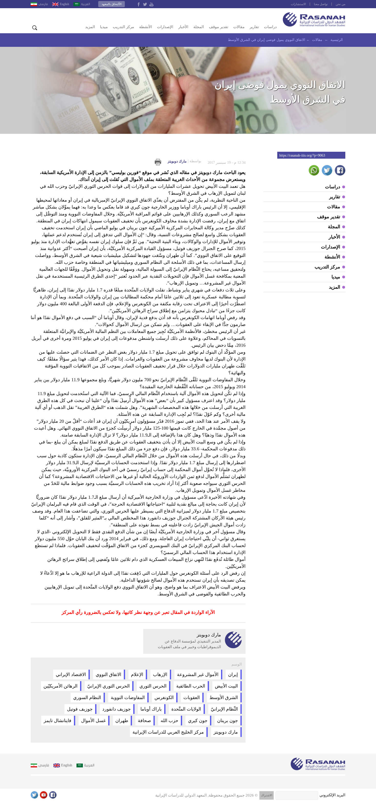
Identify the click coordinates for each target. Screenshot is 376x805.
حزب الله (169, 720)
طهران (121, 720)
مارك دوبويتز (184, 161)
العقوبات (191, 697)
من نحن (340, 4)
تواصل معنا (321, 4)
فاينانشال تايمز (57, 720)
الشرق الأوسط (223, 697)
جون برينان (227, 720)
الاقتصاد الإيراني (71, 674)
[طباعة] (158, 162)
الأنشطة (145, 27)
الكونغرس (164, 697)
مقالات (239, 27)
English (64, 4)
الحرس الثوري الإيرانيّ (108, 686)
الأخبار (183, 27)
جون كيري (197, 720)
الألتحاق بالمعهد (111, 4)
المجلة (198, 27)
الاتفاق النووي (108, 674)
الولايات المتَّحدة (186, 709)
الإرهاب (160, 674)
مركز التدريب (123, 27)
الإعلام (137, 674)
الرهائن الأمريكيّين (60, 686)
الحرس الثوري (153, 686)
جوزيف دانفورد (116, 709)
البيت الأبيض (226, 686)
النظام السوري (87, 697)
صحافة (144, 720)
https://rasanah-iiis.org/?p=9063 (302, 155)
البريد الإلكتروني (332, 795)
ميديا (104, 27)
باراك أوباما (151, 709)
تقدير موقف (218, 27)
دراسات (270, 27)
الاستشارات (298, 4)
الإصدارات (165, 27)
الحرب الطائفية (190, 686)
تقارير (254, 27)
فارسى (43, 4)
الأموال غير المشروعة (197, 674)
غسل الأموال (93, 720)
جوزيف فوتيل (80, 709)
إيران (233, 674)
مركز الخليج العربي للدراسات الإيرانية (168, 732)
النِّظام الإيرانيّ (224, 709)
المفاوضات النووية (128, 697)
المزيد (90, 27)
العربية (85, 4)
